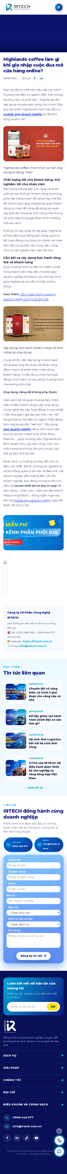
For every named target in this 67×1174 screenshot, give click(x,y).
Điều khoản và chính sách (33, 1105)
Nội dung (13, 930)
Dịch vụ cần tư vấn (20, 918)
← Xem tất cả (33, 787)
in (17, 1138)
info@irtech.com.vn (33, 645)
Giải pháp (33, 1068)
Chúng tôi (33, 1080)
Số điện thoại (16, 871)
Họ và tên (14, 859)
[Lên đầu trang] (59, 1131)
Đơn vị (11, 895)
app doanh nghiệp (17, 429)
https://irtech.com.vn (37, 641)
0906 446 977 (23, 1117)
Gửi (52, 1006)
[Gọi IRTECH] (59, 1140)
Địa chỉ (33, 1092)
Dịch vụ (33, 1055)
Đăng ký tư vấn (31, 955)
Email (11, 883)
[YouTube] (36, 1138)
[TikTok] (27, 1138)
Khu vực (13, 907)
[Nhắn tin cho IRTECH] (59, 1151)
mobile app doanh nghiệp (23, 114)
